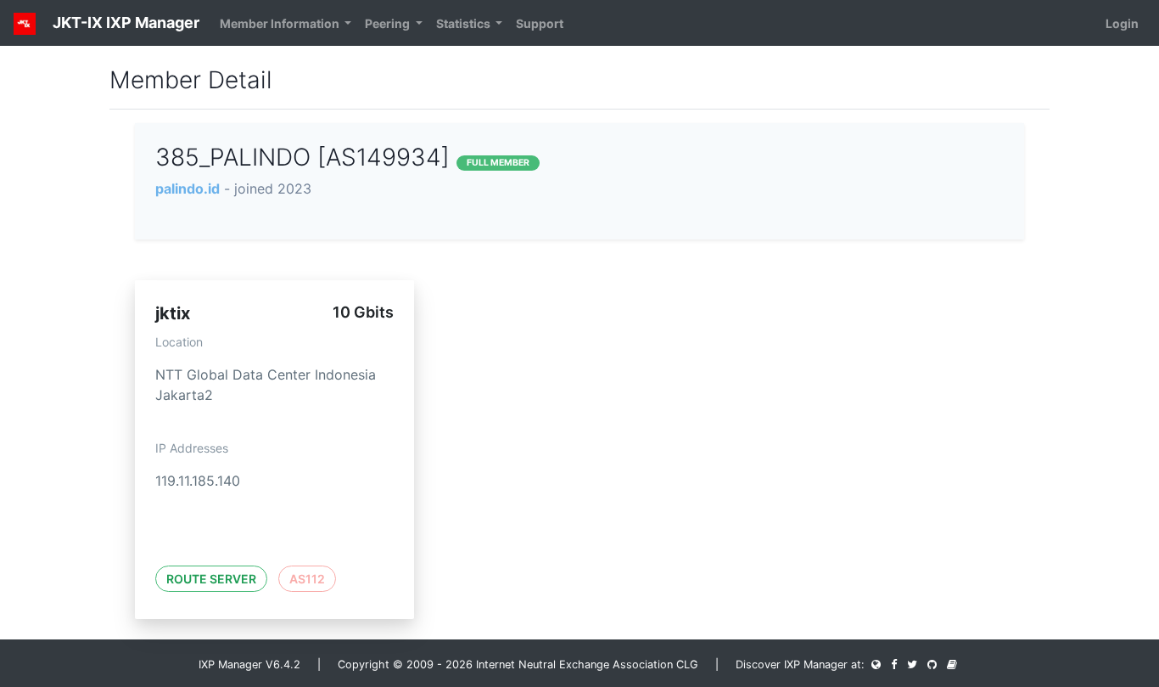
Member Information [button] (281, 23)
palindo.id (187, 188)
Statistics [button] (464, 23)
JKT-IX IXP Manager (124, 22)
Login (1122, 23)
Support (539, 23)
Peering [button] (388, 23)
